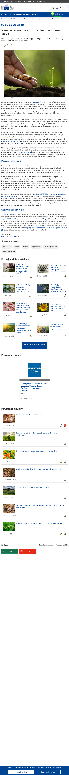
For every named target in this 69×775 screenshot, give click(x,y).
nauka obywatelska (50, 246)
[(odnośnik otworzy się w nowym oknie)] (7, 7)
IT (18, 24)
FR (14, 24)
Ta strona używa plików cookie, (16, 767)
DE (2, 24)
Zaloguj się (53, 8)
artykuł (6, 214)
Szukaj (61, 8)
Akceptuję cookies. (21, 772)
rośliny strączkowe (9, 251)
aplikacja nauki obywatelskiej (11, 141)
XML (11, 551)
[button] (57, 8)
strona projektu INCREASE (10, 236)
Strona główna (5, 19)
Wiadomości (16, 19)
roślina (25, 246)
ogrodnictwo (36, 246)
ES (10, 24)
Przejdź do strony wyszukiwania (34, 344)
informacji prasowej (24, 152)
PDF (29, 551)
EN (6, 24)
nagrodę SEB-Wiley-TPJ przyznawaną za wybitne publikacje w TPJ (23, 219)
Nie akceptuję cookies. (48, 772)
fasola (17, 246)
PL (22, 24)
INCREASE (36, 102)
